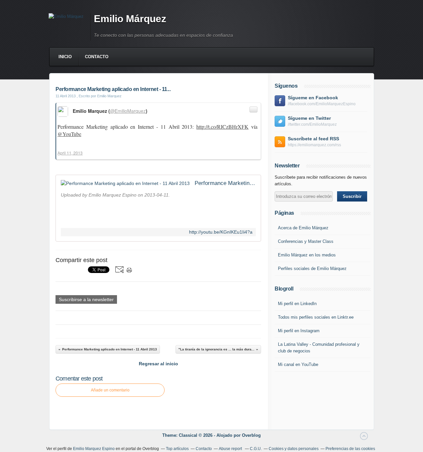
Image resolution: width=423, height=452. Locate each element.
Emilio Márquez (130, 18)
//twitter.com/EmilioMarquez (312, 124)
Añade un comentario (110, 390)
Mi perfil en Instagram (299, 330)
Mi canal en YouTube (298, 364)
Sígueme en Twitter (309, 118)
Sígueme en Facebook (313, 97)
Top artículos (177, 448)
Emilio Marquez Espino (94, 448)
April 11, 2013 (70, 153)
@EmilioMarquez (128, 111)
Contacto (96, 56)
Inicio (65, 56)
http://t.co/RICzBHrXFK (222, 126)
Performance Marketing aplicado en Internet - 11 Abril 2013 (225, 183)
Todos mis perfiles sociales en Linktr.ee (316, 317)
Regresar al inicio (158, 363)
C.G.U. (256, 448)
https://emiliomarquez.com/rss (314, 145)
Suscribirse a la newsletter (86, 299)
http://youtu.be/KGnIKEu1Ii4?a (220, 232)
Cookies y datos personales (294, 448)
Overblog (251, 435)
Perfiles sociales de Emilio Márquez (312, 268)
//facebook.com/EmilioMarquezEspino (322, 104)
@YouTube (69, 133)
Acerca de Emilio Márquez (303, 227)
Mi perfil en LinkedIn (297, 303)
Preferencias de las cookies (350, 448)
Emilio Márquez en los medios (307, 254)
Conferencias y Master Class (305, 241)
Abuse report (231, 448)
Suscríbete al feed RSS (313, 138)
